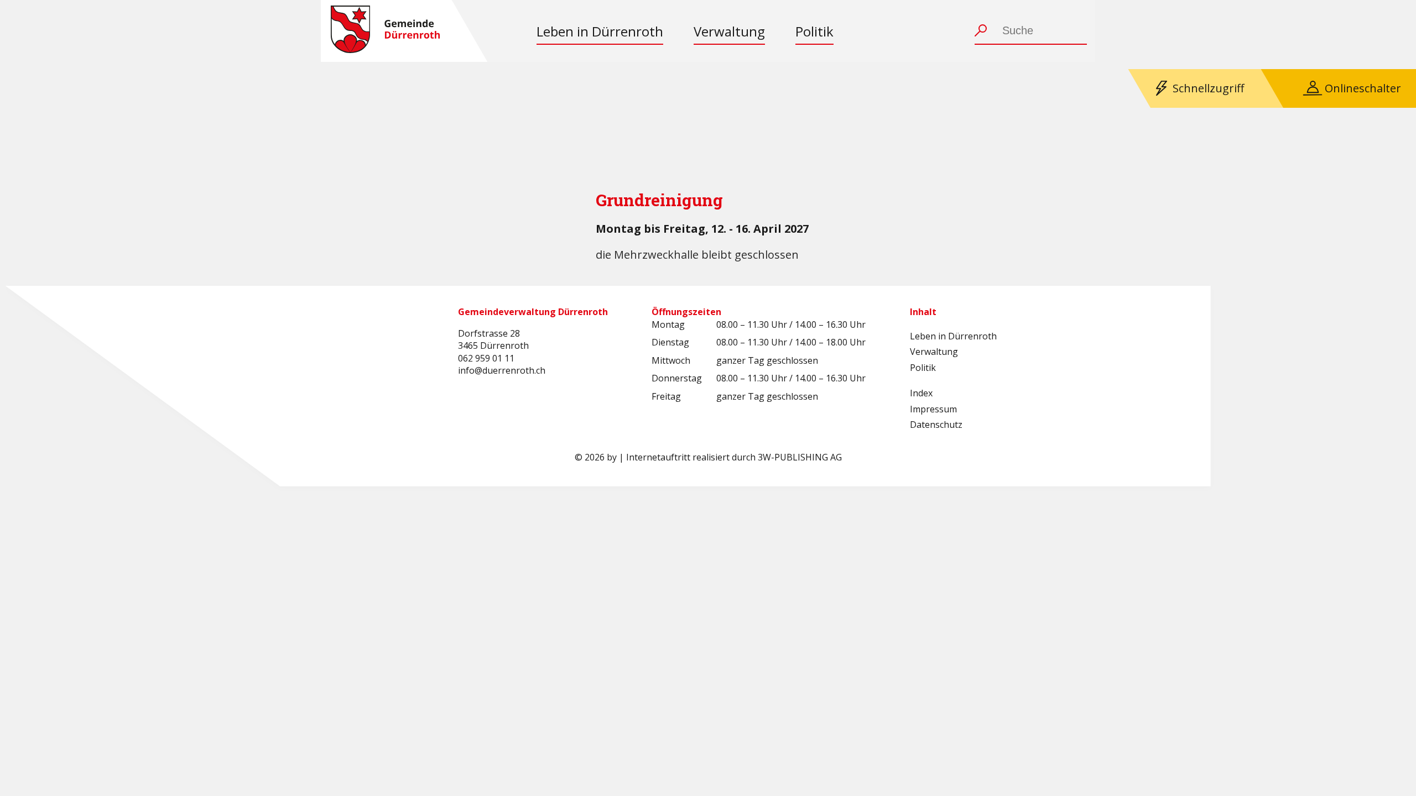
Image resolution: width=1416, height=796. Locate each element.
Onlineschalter (1363, 88)
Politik (814, 31)
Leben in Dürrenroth (600, 31)
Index (921, 393)
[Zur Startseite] (385, 31)
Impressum (933, 409)
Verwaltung (729, 31)
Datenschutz (936, 424)
